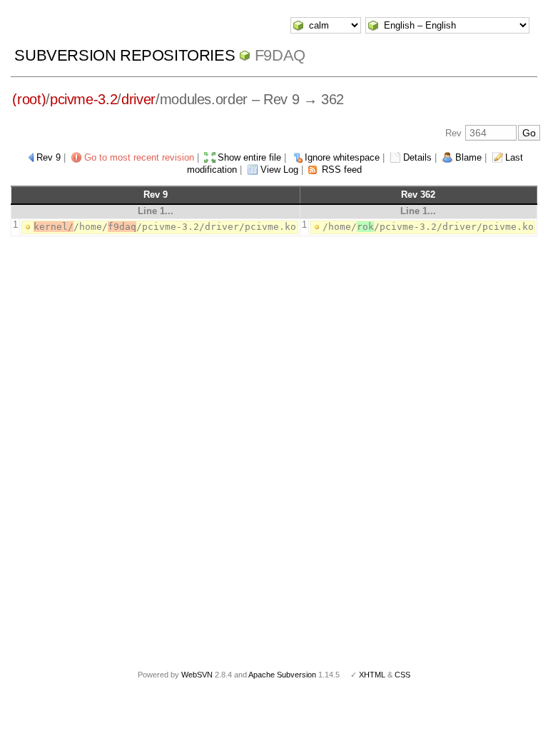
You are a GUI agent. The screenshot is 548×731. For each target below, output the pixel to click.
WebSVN (197, 674)
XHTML (372, 674)
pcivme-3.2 (84, 99)
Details (417, 157)
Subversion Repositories (124, 55)
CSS (402, 674)
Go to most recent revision (139, 157)
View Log (279, 169)
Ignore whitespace (342, 157)
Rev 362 (418, 194)
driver (138, 99)
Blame (468, 157)
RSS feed (342, 169)
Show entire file (249, 157)
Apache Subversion (282, 674)
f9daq (280, 55)
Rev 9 (48, 157)
